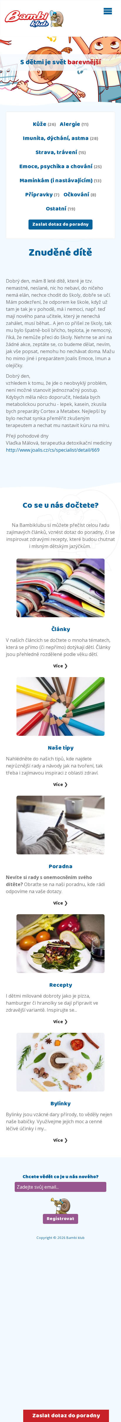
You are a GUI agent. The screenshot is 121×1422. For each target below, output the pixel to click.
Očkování (79, 194)
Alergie (74, 124)
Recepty (60, 985)
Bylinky (60, 1103)
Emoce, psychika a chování (60, 166)
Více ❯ (60, 666)
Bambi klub (34, 19)
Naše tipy (60, 748)
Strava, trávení (61, 152)
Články (60, 629)
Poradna (61, 866)
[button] (107, 11)
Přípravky (42, 194)
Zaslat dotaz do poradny (60, 224)
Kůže (44, 124)
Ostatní (60, 208)
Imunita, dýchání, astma (60, 138)
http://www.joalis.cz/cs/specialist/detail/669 (53, 450)
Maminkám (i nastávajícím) (60, 180)
